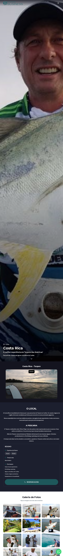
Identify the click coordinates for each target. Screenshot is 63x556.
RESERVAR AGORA (33, 482)
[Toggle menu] (58, 3)
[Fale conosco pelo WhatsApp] (58, 551)
